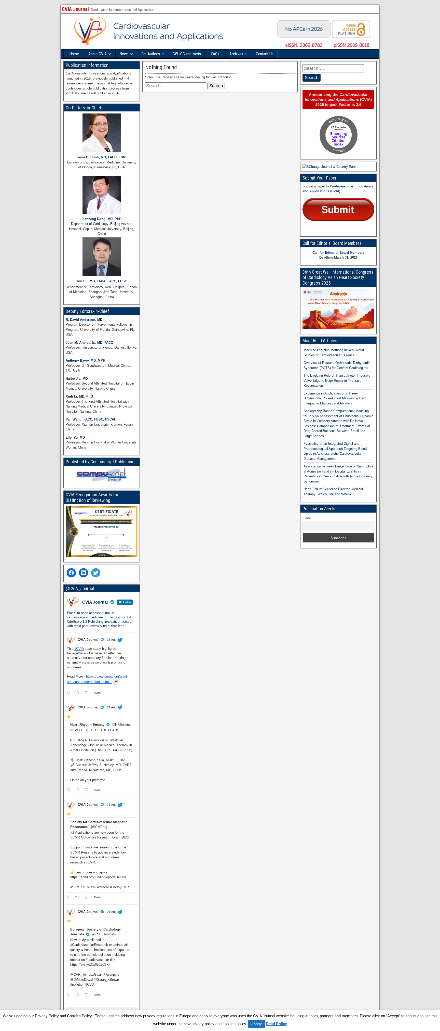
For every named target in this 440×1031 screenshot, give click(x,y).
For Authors (150, 54)
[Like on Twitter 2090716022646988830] (88, 790)
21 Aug (112, 640)
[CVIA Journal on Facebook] (71, 572)
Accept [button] (256, 1024)
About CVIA (97, 54)
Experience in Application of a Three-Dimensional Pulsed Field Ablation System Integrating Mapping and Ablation (335, 398)
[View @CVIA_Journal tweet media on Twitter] (116, 682)
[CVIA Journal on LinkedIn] (83, 572)
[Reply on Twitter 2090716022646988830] (70, 790)
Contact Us (264, 54)
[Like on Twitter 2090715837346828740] (88, 898)
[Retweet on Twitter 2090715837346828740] (78, 898)
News (124, 54)
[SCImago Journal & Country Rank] (329, 167)
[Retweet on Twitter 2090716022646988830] (78, 790)
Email (306, 518)
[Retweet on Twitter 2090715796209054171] (78, 995)
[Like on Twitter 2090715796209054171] (88, 995)
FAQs (215, 54)
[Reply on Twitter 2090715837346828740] (70, 898)
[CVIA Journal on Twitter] (95, 572)
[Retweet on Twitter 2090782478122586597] (78, 693)
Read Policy (276, 1024)
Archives (236, 54)
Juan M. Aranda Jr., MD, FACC (89, 343)
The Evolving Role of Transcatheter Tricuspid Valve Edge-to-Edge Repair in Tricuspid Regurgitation (337, 380)
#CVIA (79, 649)
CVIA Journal (75, 9)
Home (74, 54)
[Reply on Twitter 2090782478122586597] (70, 693)
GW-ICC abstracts (187, 54)
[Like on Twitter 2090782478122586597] (88, 693)
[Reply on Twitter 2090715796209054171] (70, 995)
